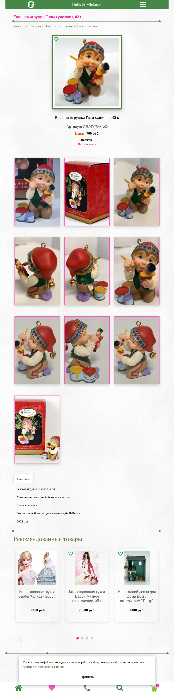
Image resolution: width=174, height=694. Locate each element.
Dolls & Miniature (87, 4)
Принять (87, 677)
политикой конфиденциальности (43, 666)
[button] (149, 638)
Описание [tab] (23, 479)
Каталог (18, 26)
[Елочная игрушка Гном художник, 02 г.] (87, 72)
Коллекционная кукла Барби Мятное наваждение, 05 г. (87, 596)
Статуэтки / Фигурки (43, 26)
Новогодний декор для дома (80, 26)
